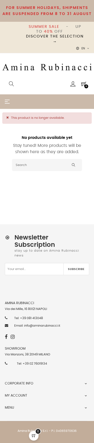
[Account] (72, 84)
